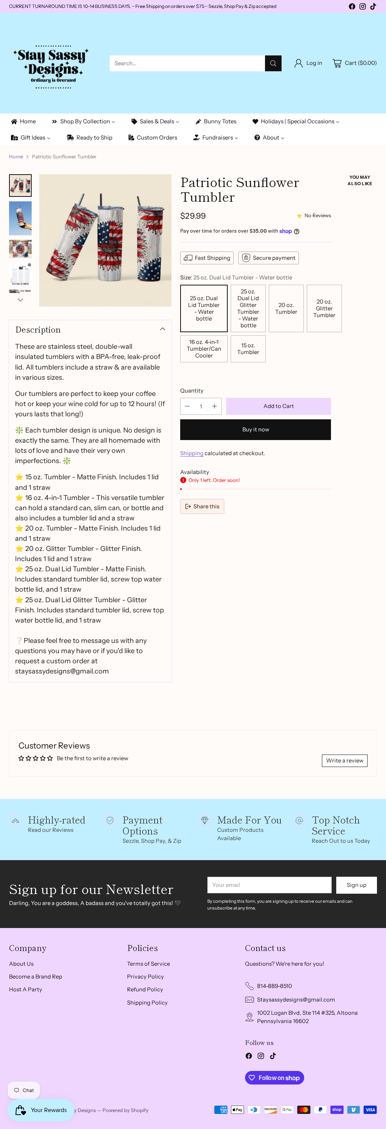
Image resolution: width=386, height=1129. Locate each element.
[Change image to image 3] (20, 249)
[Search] (273, 63)
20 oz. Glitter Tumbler (324, 308)
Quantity (192, 390)
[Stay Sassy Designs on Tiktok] (373, 7)
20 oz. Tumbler (286, 308)
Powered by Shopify (126, 1110)
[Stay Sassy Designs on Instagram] (362, 7)
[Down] (20, 300)
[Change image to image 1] (20, 185)
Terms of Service (148, 963)
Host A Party (25, 989)
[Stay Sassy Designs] (53, 63)
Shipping (192, 453)
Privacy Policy (145, 976)
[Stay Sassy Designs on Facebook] (352, 7)
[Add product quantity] (214, 406)
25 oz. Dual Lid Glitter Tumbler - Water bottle (248, 308)
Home (16, 156)
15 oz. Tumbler (248, 349)
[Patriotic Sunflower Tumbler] (105, 240)
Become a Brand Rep (35, 976)
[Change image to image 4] (20, 273)
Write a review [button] (344, 760)
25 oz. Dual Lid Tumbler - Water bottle (204, 308)
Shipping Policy (147, 1002)
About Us (21, 963)
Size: (236, 277)
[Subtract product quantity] (187, 406)
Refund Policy (145, 989)
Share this (206, 506)
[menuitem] (23, 121)
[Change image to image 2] (20, 218)
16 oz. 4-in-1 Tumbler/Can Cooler (204, 349)
